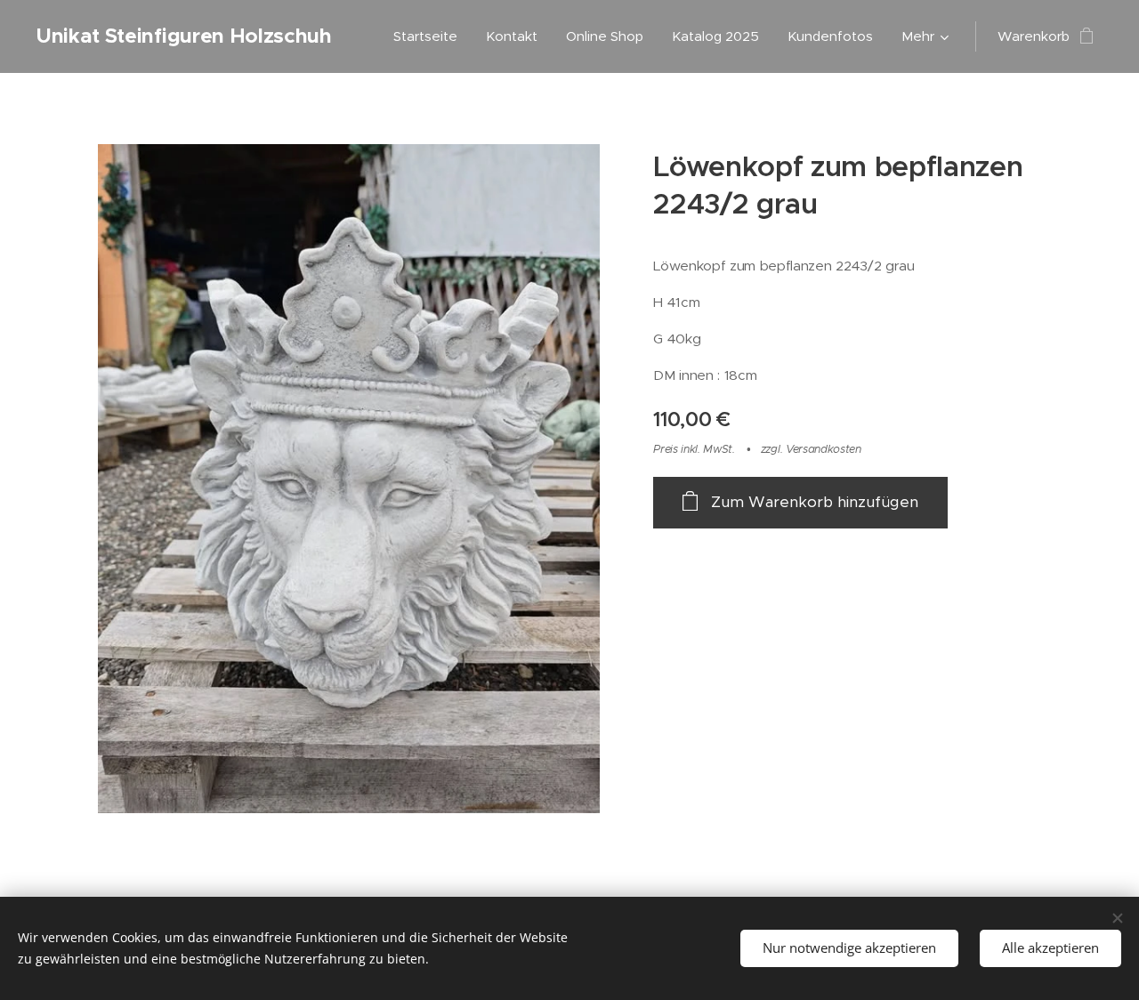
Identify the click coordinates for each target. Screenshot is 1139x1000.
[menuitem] (430, 36)
